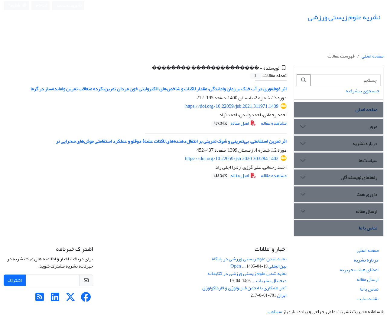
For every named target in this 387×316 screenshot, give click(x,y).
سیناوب (275, 311)
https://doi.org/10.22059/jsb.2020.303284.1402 (231, 158)
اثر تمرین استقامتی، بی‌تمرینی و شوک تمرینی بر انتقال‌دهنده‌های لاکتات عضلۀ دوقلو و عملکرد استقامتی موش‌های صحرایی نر (171, 141)
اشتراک (15, 280)
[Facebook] (86, 299)
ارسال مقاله (366, 211)
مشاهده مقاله (274, 123)
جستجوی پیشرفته (362, 90)
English (14, 5)
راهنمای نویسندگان (359, 177)
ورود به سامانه (67, 5)
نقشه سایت (368, 298)
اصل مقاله (232, 123)
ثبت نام (41, 5)
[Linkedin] (55, 299)
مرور (373, 126)
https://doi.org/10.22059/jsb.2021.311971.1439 (231, 106)
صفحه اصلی (372, 56)
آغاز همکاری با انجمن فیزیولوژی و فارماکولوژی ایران (244, 291)
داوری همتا (366, 194)
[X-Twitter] (70, 299)
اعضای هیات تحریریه (359, 269)
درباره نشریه (365, 143)
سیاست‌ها (368, 160)
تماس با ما (368, 227)
